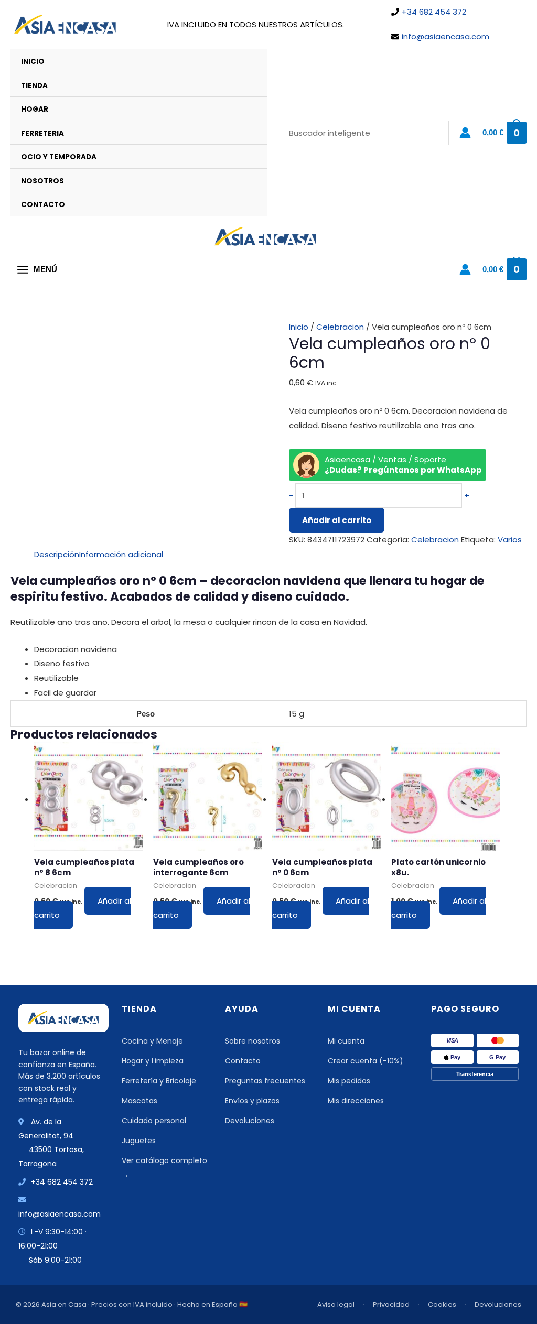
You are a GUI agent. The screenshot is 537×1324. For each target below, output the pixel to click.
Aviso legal (336, 1304)
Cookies (442, 1304)
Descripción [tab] (56, 554)
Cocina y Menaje (152, 1041)
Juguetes (139, 1140)
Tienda (34, 86)
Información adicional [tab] (121, 554)
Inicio (33, 62)
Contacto (43, 205)
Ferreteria (42, 133)
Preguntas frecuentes (265, 1081)
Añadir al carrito (336, 520)
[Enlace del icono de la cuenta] (465, 132)
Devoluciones (249, 1120)
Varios (510, 539)
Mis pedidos (349, 1081)
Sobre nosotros (252, 1041)
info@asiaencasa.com (445, 36)
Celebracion (340, 326)
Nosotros (42, 181)
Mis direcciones (356, 1100)
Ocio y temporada (58, 157)
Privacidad (391, 1304)
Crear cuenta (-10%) (365, 1061)
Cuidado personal (154, 1120)
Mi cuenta (346, 1041)
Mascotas (139, 1100)
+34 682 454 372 (434, 11)
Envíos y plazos (252, 1100)
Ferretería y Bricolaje (159, 1081)
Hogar (34, 109)
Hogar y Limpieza (153, 1061)
